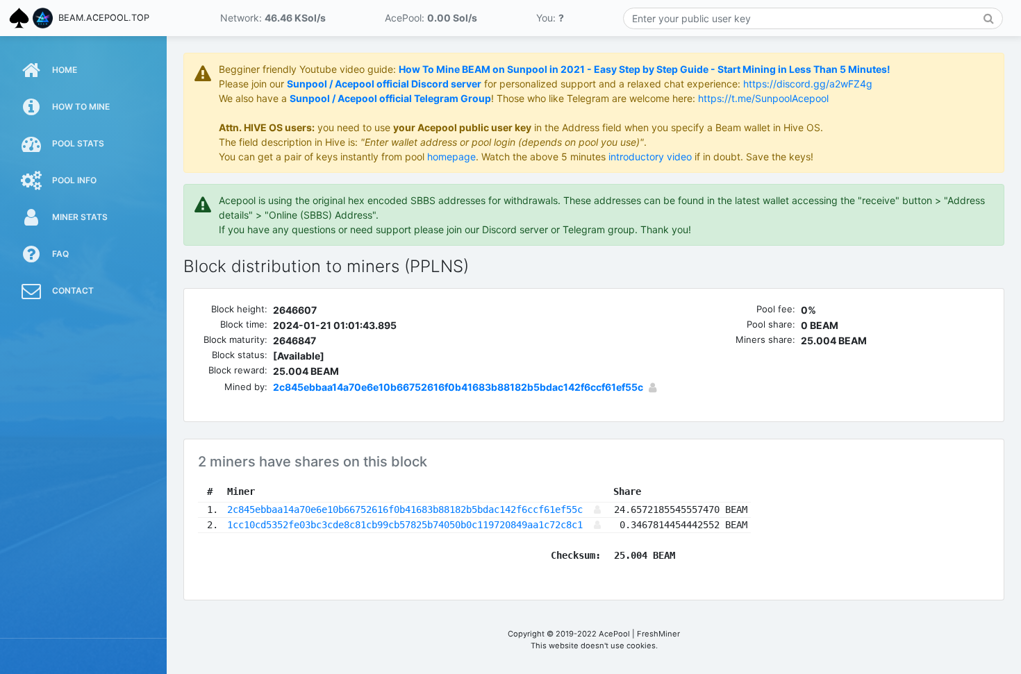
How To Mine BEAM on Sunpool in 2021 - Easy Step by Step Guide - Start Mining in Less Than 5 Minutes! (644, 69)
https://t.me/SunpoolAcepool (763, 98)
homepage (451, 156)
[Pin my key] (652, 387)
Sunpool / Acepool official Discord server (384, 84)
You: (550, 18)
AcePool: (431, 18)
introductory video (650, 156)
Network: (273, 18)
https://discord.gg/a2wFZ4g (807, 84)
